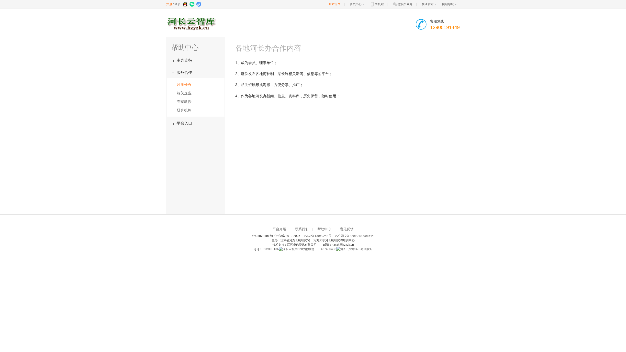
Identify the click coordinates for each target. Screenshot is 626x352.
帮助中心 (324, 229)
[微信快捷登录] (192, 4)
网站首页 (334, 4)
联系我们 (302, 229)
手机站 (379, 4)
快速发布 (428, 4)
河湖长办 (184, 84)
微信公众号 (405, 4)
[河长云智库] (192, 24)
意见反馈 (347, 229)
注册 (169, 4)
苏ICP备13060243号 (317, 236)
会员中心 (355, 4)
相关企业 (184, 93)
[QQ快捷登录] (185, 4)
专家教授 (184, 101)
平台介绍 (279, 229)
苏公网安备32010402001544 (354, 236)
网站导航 (448, 4)
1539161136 (270, 249)
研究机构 (184, 110)
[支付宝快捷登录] (199, 4)
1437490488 (327, 249)
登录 (177, 4)
